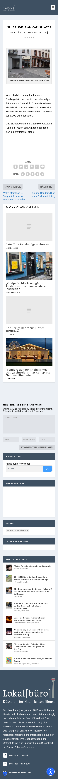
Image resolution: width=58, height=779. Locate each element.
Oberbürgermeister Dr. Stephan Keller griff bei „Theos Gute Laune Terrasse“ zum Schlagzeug (33, 591)
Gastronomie (34, 32)
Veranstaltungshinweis (30, 623)
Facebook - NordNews (19, 764)
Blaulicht (17, 611)
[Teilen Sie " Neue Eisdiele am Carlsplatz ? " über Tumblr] (26, 166)
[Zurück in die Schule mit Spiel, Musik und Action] (9, 660)
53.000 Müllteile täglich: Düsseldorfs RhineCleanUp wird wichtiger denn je (31, 578)
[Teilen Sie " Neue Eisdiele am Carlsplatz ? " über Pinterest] (31, 166)
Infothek (17, 569)
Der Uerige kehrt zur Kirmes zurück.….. (25, 329)
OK (47, 469)
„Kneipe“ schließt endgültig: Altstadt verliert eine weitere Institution (26, 286)
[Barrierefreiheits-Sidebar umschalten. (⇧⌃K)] (51, 772)
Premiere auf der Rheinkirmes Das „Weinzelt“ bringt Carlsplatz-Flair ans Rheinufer (28, 372)
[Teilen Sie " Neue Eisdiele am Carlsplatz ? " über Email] (37, 166)
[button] (53, 7)
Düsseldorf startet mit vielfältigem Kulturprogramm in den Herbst (29, 619)
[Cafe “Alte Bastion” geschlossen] (29, 227)
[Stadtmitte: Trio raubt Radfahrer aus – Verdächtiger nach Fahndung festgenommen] (9, 605)
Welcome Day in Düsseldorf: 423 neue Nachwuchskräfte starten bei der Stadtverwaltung (31, 632)
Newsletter (24, 569)
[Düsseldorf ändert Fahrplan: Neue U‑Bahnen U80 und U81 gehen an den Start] (9, 646)
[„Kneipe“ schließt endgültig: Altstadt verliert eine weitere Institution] (29, 266)
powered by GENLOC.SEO (20, 772)
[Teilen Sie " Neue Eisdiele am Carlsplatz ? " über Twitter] (21, 166)
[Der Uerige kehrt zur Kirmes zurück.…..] (29, 310)
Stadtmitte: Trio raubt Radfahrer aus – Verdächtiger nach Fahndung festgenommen (31, 605)
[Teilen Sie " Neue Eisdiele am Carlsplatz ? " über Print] (42, 166)
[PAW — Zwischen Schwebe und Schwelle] (9, 568)
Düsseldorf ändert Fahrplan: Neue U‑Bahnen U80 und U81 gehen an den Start (29, 646)
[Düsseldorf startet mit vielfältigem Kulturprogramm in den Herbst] (9, 619)
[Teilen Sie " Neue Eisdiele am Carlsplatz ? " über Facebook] (15, 166)
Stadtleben (18, 596)
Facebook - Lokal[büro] (20, 755)
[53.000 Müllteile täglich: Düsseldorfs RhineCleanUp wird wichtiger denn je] (9, 578)
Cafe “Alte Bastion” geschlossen (27, 244)
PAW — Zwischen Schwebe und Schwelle (33, 566)
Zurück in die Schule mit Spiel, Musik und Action (33, 660)
